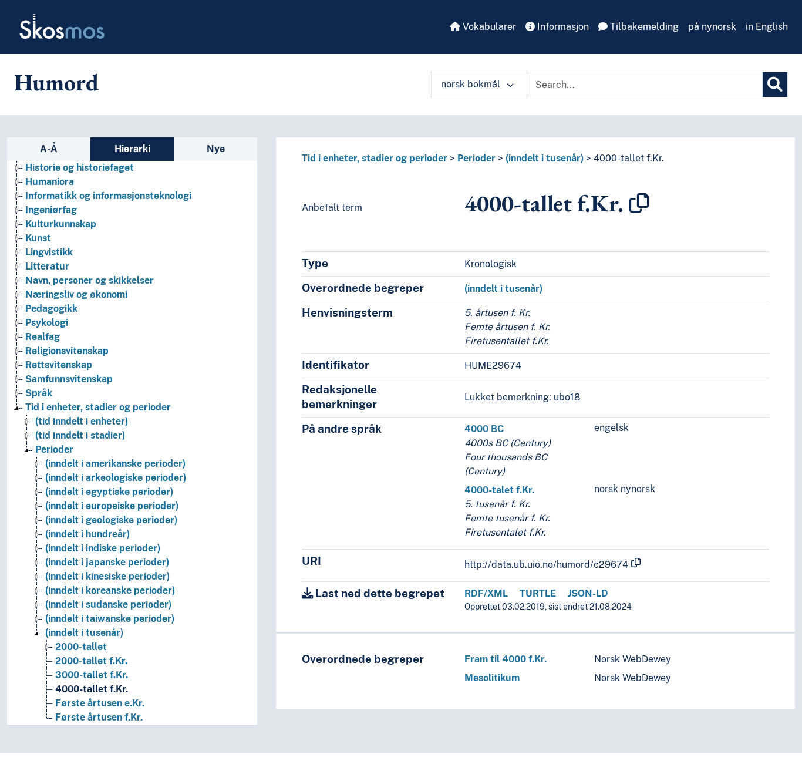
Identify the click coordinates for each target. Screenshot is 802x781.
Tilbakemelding (643, 26)
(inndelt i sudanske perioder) (108, 604)
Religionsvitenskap (67, 350)
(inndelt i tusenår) (84, 632)
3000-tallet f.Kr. (91, 675)
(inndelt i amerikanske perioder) (115, 463)
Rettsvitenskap (58, 365)
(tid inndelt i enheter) (81, 421)
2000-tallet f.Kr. (91, 660)
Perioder (54, 449)
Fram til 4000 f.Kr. (505, 659)
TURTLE (538, 593)
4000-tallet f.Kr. (91, 689)
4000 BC (484, 429)
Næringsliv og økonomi (76, 294)
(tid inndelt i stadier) (80, 435)
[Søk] (775, 84)
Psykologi (46, 322)
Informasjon (562, 26)
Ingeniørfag (51, 210)
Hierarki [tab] (132, 148)
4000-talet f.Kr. (499, 490)
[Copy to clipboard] (639, 203)
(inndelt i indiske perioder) (102, 548)
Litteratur (47, 266)
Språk (38, 393)
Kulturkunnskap (60, 224)
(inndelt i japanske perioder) (107, 562)
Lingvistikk (49, 252)
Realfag (42, 336)
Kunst (38, 238)
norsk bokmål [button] (472, 84)
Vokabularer (488, 26)
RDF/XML (486, 593)
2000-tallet (81, 646)
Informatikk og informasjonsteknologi (108, 195)
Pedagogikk (51, 308)
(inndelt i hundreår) (87, 534)
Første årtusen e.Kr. (99, 703)
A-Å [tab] (49, 148)
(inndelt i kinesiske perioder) (107, 576)
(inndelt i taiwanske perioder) (109, 618)
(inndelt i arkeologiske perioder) (115, 477)
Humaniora (49, 181)
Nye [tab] (216, 148)
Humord (56, 82)
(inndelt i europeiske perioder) (111, 505)
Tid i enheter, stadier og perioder (98, 407)
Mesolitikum (492, 678)
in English (767, 26)
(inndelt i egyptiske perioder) (109, 491)
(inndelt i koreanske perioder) (110, 590)
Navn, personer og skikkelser (89, 280)
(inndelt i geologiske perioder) (111, 520)
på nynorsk (712, 26)
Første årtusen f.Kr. (99, 717)
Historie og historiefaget (79, 167)
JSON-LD (588, 593)
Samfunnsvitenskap (69, 379)
